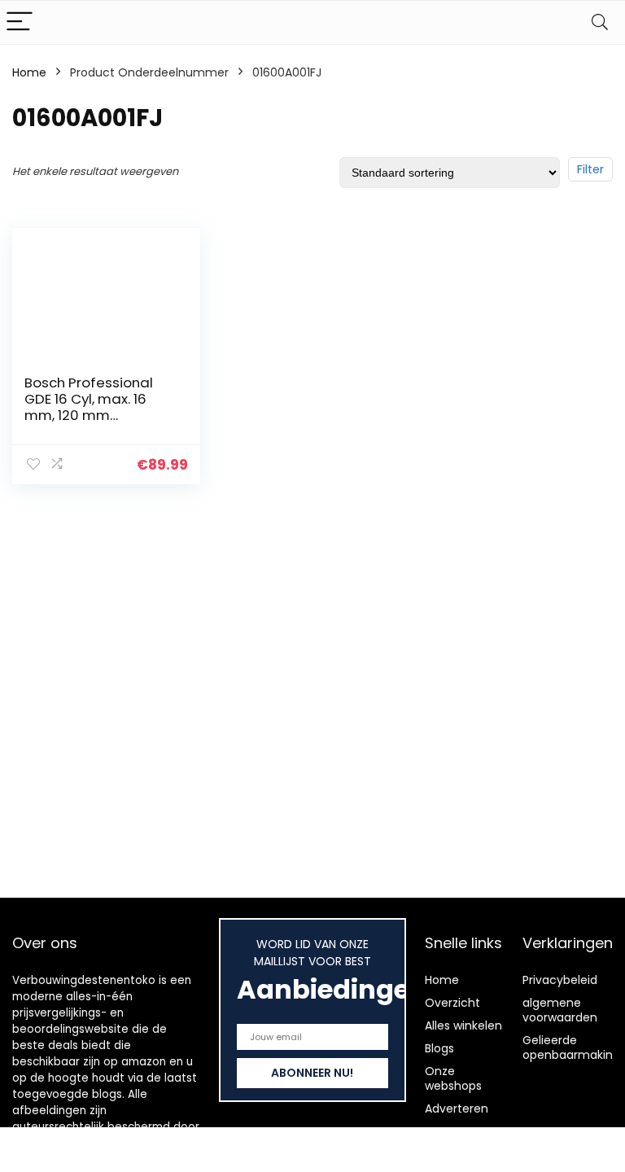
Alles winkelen (463, 1025)
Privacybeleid (559, 980)
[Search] (599, 22)
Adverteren (456, 1108)
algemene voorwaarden (559, 1010)
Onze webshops (453, 1078)
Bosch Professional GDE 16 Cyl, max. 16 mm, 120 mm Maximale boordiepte (98, 407)
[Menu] (19, 22)
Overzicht (452, 1003)
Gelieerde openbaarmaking (571, 1047)
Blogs (439, 1048)
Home (29, 72)
